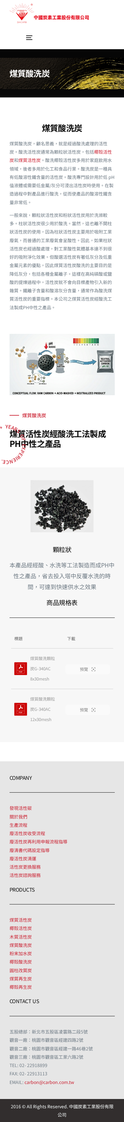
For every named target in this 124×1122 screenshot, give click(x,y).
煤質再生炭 (21, 978)
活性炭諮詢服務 (25, 875)
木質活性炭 (21, 937)
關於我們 (18, 816)
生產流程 (18, 825)
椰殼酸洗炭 (21, 961)
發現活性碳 (21, 808)
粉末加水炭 (21, 953)
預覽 (84, 669)
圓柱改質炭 (21, 970)
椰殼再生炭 (21, 987)
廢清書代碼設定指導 (30, 850)
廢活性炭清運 (23, 858)
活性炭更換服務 (25, 867)
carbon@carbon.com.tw (49, 1082)
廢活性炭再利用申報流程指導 (38, 841)
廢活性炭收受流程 (27, 833)
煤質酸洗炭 (21, 945)
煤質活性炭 (29, 160)
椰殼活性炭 (21, 928)
